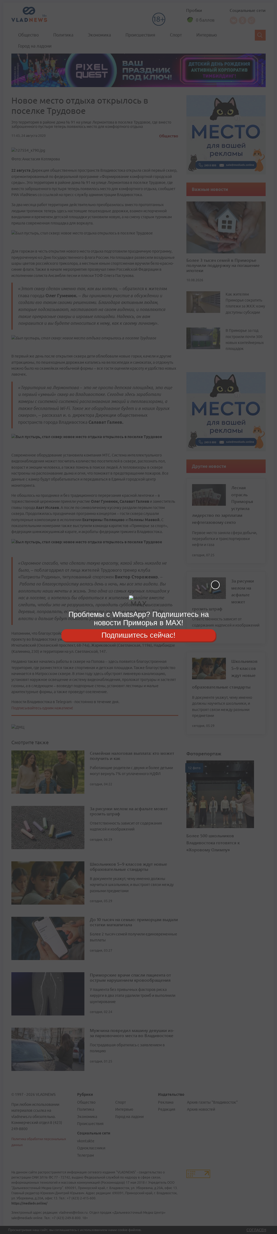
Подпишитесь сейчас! (138, 635)
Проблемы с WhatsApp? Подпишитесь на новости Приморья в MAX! (138, 618)
